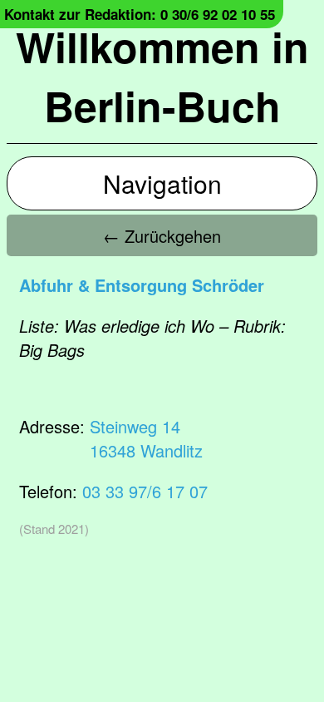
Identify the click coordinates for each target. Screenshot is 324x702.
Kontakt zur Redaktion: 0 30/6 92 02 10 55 (139, 14)
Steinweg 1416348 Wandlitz (146, 438)
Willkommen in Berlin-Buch (162, 76)
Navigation (162, 183)
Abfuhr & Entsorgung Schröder (141, 285)
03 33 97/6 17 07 (145, 491)
